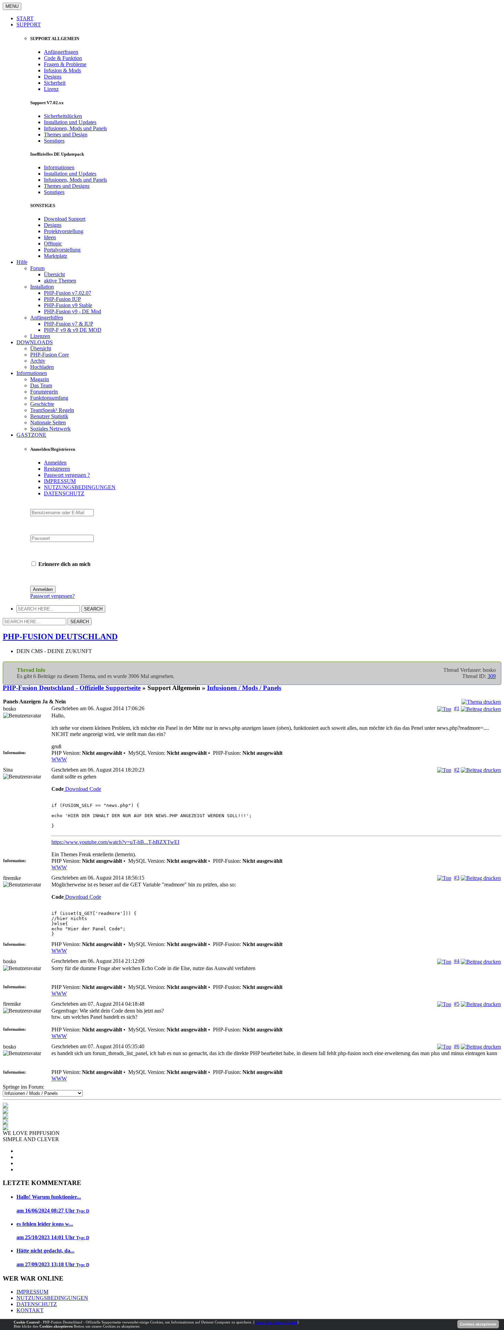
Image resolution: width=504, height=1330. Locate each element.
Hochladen (42, 367)
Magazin (39, 379)
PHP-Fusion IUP (62, 299)
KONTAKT (30, 1310)
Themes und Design (65, 134)
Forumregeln (44, 392)
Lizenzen (40, 336)
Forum (37, 268)
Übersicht (54, 274)
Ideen (50, 237)
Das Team (41, 385)
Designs (52, 77)
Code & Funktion (63, 58)
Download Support (64, 219)
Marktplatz (55, 256)
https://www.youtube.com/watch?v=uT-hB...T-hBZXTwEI (115, 842)
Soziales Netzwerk (50, 429)
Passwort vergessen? (52, 596)
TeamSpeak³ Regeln (52, 410)
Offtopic (53, 243)
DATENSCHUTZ (64, 493)
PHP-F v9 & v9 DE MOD (72, 330)
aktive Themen (60, 280)
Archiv (37, 361)
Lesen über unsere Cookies (276, 1322)
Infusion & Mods (62, 70)
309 (492, 676)
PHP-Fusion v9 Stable (68, 305)
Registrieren (57, 469)
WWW (59, 759)
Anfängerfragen (61, 52)
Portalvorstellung (62, 250)
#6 (456, 1046)
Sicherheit (54, 83)
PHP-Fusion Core (49, 355)
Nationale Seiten (48, 422)
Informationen (59, 167)
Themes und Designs (66, 186)
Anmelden (55, 463)
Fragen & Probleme (65, 64)
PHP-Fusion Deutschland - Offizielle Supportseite (72, 687)
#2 (456, 770)
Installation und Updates (70, 122)
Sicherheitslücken (63, 116)
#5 (456, 1004)
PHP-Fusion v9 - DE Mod (72, 311)
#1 (456, 708)
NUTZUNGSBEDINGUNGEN (80, 487)
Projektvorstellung (63, 231)
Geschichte (42, 404)
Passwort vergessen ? (67, 475)
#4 (456, 961)
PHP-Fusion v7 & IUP (68, 324)
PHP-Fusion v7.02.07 (67, 293)
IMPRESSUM (60, 481)
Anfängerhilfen (46, 318)
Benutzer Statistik (49, 416)
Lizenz (51, 89)
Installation (42, 287)
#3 (456, 878)
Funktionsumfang (49, 398)
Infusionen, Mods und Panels (75, 128)
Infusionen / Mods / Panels (244, 687)
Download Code (82, 789)
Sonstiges (54, 141)
